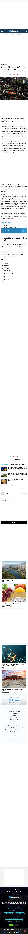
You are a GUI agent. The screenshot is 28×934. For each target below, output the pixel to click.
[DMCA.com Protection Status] (14, 925)
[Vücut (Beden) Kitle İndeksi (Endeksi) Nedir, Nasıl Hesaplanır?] (14, 593)
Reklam (14, 737)
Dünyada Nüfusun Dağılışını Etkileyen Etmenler (11, 223)
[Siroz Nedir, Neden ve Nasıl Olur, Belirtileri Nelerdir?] (4, 481)
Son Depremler (14, 713)
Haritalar (14, 715)
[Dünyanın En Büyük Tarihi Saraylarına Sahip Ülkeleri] (14, 679)
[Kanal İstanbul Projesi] (14, 570)
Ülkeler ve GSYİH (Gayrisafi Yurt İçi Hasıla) (14, 727)
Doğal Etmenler (7, 225)
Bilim (3, 667)
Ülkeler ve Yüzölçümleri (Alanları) (14, 723)
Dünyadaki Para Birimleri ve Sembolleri (14, 921)
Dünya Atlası (5, 71)
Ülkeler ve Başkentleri (14, 717)
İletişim (14, 735)
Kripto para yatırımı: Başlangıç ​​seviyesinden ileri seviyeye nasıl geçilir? (17, 468)
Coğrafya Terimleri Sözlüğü (14, 711)
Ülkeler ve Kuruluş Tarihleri (14, 725)
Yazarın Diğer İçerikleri (17, 464)
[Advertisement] (14, 15)
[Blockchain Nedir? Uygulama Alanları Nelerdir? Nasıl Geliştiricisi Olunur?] (14, 654)
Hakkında (14, 733)
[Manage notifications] (25, 931)
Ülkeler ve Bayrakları (14, 719)
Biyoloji (3, 606)
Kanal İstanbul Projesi (7, 580)
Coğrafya (5, 64)
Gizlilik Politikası (14, 739)
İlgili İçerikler (5, 464)
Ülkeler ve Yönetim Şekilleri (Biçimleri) (14, 731)
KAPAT (17, 932)
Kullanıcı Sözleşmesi (14, 741)
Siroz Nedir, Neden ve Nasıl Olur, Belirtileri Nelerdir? (16, 480)
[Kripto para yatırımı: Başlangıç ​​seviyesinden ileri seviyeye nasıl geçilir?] (4, 469)
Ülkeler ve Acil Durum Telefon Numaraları (14, 729)
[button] (26, 31)
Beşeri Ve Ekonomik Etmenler (10, 227)
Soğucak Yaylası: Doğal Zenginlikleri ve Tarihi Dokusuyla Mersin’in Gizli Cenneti (17, 474)
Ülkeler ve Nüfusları (14, 721)
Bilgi (1, 34)
